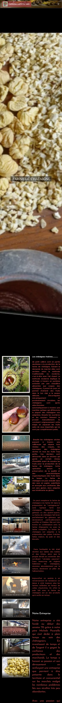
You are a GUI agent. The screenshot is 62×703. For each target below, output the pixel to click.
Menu (58, 4)
